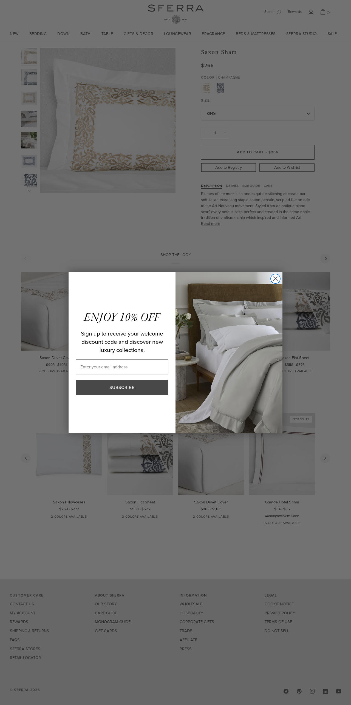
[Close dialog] (275, 278)
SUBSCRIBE (122, 387)
